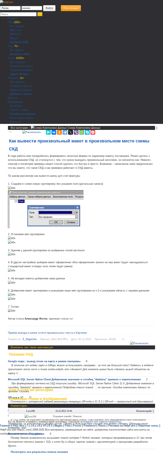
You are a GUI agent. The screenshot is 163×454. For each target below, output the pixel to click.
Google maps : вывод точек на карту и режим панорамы (44, 361)
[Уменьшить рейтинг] (12, 131)
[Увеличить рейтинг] (8, 131)
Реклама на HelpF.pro (122, 425)
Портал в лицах (19, 109)
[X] (70, 132)
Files (12, 46)
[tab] (81, 354)
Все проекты (17, 81)
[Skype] (87, 132)
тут (71, 318)
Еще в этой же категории (31, 390)
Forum (15, 58)
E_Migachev (30, 339)
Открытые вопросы (21, 66)
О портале (16, 105)
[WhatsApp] (81, 132)
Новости (12, 97)
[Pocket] (92, 132)
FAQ (14, 22)
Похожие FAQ (21, 354)
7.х (16, 30)
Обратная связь (148, 425)
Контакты (15, 121)
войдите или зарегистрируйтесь (102, 421)
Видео (13, 38)
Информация (15, 101)
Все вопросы (17, 62)
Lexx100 (30, 411)
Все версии (17, 26)
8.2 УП (42, 425)
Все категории (20, 127)
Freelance (15, 77)
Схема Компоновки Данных (83, 127)
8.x (20, 30)
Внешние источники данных (26, 433)
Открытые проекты (21, 85)
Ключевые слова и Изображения (38, 399)
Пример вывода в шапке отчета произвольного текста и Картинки (47, 332)
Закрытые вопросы (21, 70)
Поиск (102, 425)
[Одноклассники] (59, 132)
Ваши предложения (21, 117)
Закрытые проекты (21, 89)
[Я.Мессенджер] (48, 132)
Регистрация (70, 8)
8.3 (19, 34)
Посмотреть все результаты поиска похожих (39, 451)
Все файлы (17, 50)
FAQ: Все (18, 425)
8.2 (16, 34)
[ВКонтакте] (53, 132)
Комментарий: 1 (145, 411)
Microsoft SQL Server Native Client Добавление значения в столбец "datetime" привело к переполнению (74, 379)
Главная (12, 18)
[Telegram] (65, 132)
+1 (10, 131)
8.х (34, 425)
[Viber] (76, 132)
